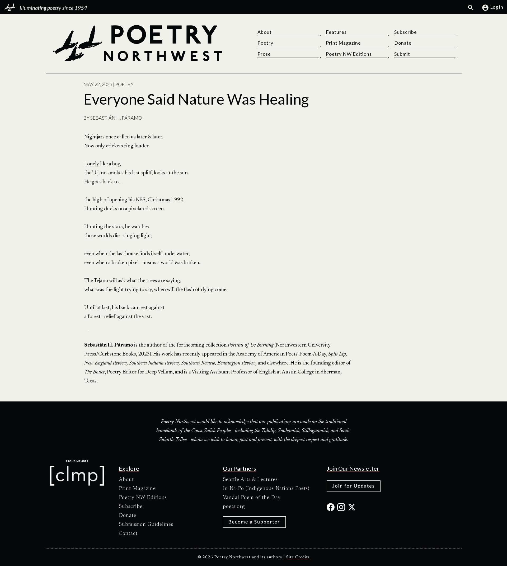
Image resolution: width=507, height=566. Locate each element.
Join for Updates (353, 486)
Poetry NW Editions (349, 54)
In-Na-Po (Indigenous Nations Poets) (266, 488)
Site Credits (298, 557)
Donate (403, 43)
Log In (496, 7)
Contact (128, 533)
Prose (264, 54)
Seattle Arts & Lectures (250, 479)
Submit (402, 54)
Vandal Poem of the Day (252, 497)
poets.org (234, 506)
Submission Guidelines (146, 524)
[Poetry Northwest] (137, 43)
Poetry (265, 43)
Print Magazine (343, 43)
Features (336, 32)
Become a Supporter (254, 522)
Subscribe (405, 32)
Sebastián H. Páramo (116, 118)
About (264, 32)
